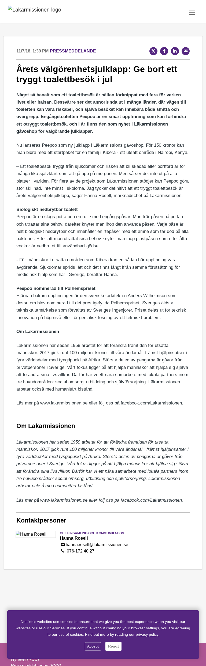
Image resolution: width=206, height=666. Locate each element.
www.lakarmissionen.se (63, 403)
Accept (93, 646)
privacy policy (147, 634)
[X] (153, 51)
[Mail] (186, 51)
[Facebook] (164, 51)
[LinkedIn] (175, 51)
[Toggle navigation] (192, 12)
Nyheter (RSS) (25, 659)
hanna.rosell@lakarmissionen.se (97, 544)
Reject (113, 646)
